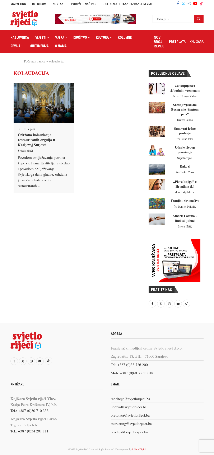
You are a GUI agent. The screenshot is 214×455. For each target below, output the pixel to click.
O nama (61, 46)
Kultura (102, 37)
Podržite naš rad (83, 4)
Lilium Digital (139, 449)
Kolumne (125, 37)
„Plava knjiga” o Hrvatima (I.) (185, 183)
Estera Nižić (185, 226)
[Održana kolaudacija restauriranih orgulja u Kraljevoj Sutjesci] (44, 103)
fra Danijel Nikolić (185, 206)
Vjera (59, 37)
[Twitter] (183, 3)
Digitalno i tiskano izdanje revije (127, 4)
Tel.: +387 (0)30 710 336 (29, 410)
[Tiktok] (201, 3)
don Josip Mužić (185, 192)
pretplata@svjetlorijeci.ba (130, 415)
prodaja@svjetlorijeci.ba (129, 431)
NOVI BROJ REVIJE (159, 41)
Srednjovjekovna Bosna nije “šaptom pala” (185, 109)
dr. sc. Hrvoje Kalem (185, 96)
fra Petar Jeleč (185, 139)
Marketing (18, 4)
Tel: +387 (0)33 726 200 (129, 364)
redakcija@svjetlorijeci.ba (130, 398)
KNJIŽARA (197, 42)
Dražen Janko (185, 120)
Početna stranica (34, 61)
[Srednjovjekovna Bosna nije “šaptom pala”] (157, 107)
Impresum (39, 4)
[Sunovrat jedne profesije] (157, 131)
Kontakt (59, 4)
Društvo (80, 37)
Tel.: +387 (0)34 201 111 (29, 430)
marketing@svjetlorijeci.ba (131, 423)
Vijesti (40, 37)
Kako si (185, 166)
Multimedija (39, 46)
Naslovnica (19, 37)
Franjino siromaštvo (185, 200)
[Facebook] (178, 3)
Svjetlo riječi (25, 151)
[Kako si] (157, 169)
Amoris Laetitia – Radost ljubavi (185, 218)
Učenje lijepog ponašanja (185, 149)
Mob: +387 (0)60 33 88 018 (132, 372)
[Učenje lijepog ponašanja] (157, 150)
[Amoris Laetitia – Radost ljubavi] (157, 219)
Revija (15, 46)
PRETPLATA (177, 42)
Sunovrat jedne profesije (185, 130)
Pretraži (199, 19)
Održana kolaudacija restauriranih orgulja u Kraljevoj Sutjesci (36, 140)
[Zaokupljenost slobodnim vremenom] (157, 88)
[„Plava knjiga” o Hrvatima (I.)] (157, 184)
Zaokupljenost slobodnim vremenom (185, 88)
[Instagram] (189, 3)
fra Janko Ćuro (185, 172)
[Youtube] (195, 3)
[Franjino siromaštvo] (157, 203)
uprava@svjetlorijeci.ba (128, 406)
